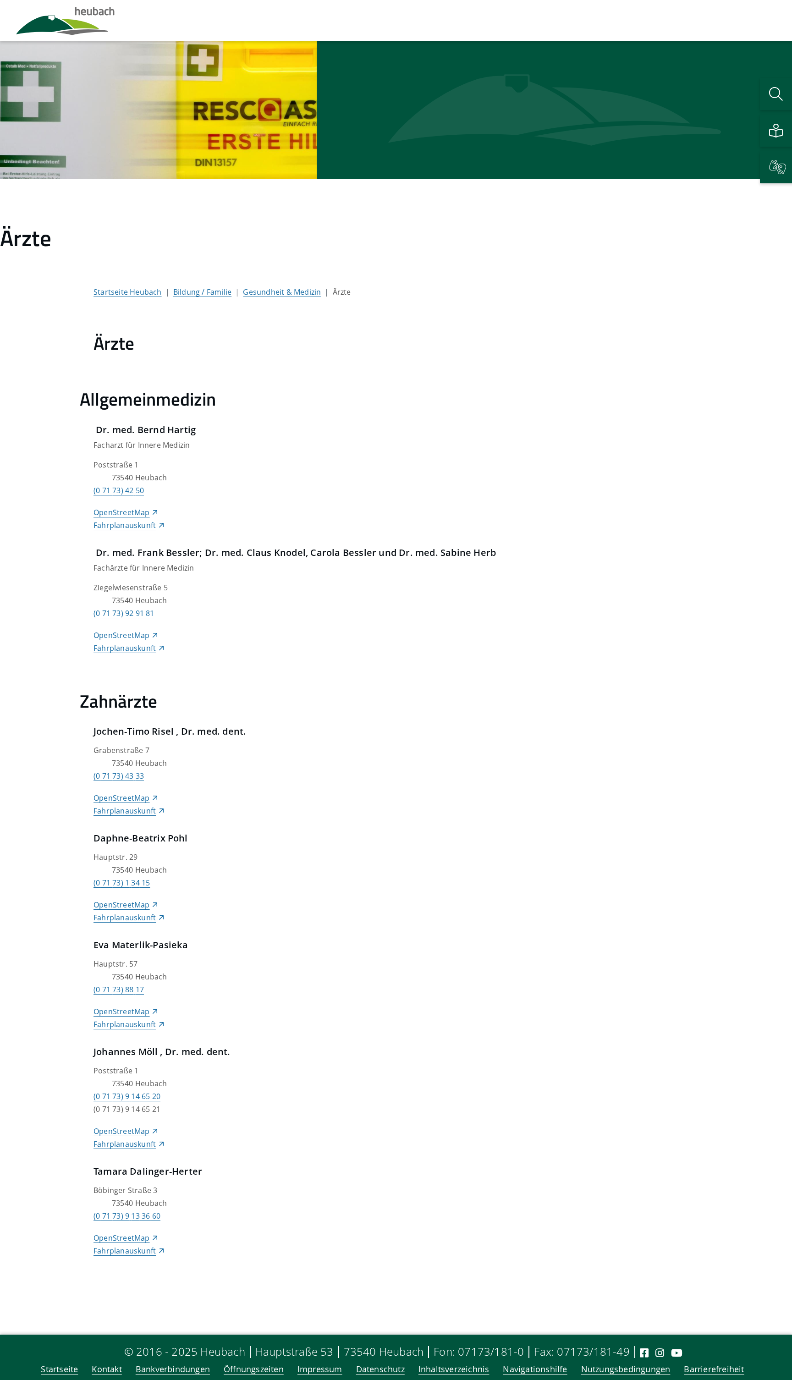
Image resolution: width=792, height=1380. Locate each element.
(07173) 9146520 (127, 1096)
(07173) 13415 (122, 883)
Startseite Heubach (128, 292)
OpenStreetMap (122, 512)
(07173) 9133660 (127, 1216)
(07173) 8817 (119, 989)
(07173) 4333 (119, 776)
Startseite (59, 1369)
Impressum (319, 1369)
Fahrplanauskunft (125, 525)
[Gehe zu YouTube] (676, 1352)
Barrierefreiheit (714, 1369)
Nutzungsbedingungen (626, 1369)
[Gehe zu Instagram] (659, 1352)
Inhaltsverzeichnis (454, 1369)
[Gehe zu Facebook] (644, 1352)
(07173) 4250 (119, 490)
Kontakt (106, 1369)
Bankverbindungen (173, 1369)
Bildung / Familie (202, 292)
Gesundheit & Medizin (282, 292)
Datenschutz (380, 1369)
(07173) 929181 (124, 613)
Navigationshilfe (535, 1369)
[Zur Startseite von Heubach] (65, 20)
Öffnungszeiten (254, 1369)
